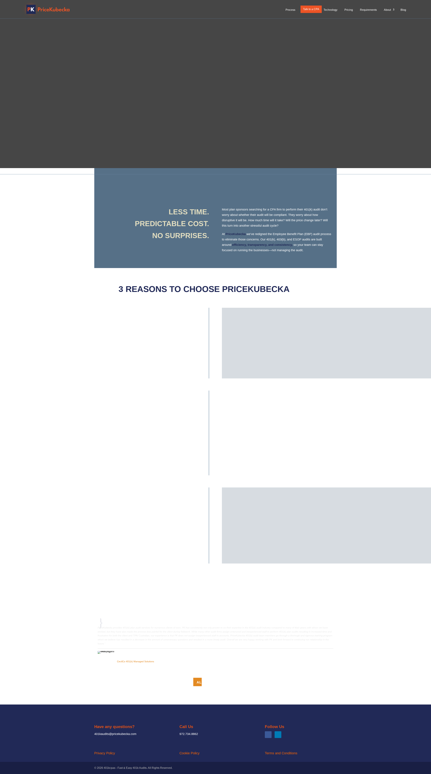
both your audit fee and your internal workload (326, 447)
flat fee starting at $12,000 (303, 413)
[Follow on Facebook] (268, 734)
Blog (403, 9)
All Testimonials (215, 682)
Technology (330, 9)
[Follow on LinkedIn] (278, 734)
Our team (334, 510)
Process (290, 9)
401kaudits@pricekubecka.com (115, 734)
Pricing (348, 9)
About (387, 9)
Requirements (368, 9)
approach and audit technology (337, 535)
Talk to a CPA (311, 9)
